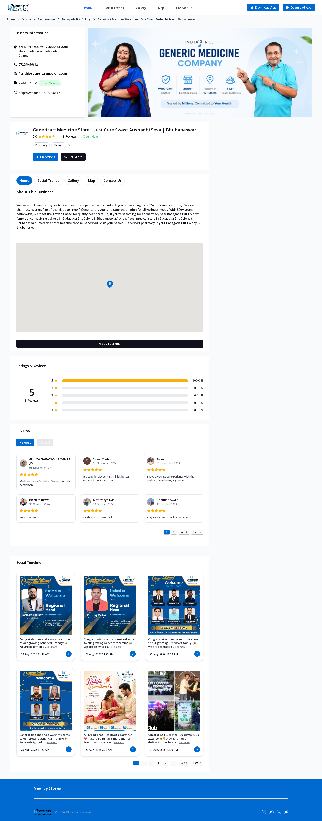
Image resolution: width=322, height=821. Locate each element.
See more (52, 646)
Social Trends (114, 8)
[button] (109, 284)
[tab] (24, 180)
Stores (11, 19)
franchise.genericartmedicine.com (43, 73)
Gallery (141, 8)
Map (161, 8)
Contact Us (184, 8)
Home (88, 8)
